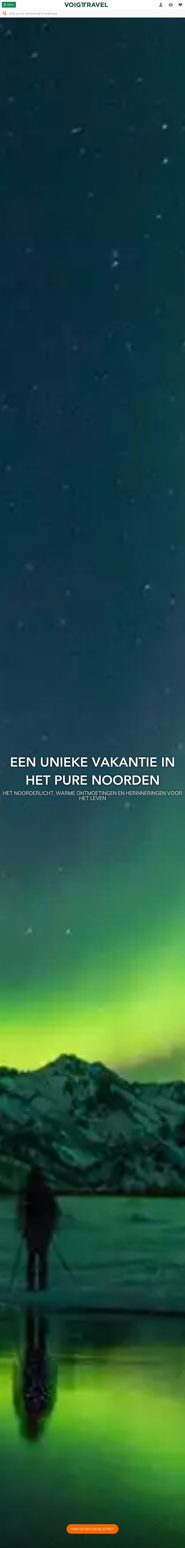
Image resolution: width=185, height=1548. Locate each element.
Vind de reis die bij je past (92, 1529)
